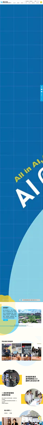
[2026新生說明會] (21, 153)
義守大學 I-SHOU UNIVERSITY (6, 2)
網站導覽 (27, 1)
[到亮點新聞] (10, 410)
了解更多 (5, 320)
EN (38, 1)
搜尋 (35, 1)
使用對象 (31, 1)
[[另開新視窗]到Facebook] (41, 87)
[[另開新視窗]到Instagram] (41, 89)
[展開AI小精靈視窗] (40, 418)
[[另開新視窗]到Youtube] (41, 91)
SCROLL (41, 95)
